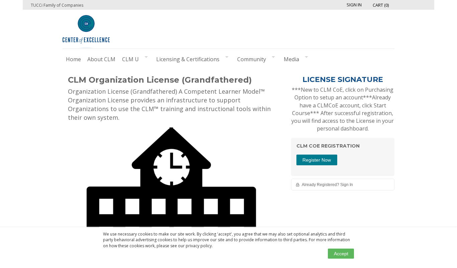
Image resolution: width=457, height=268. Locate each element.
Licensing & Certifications (187, 59)
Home (73, 59)
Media (291, 59)
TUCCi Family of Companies (57, 5)
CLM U (130, 59)
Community (251, 59)
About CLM (101, 59)
